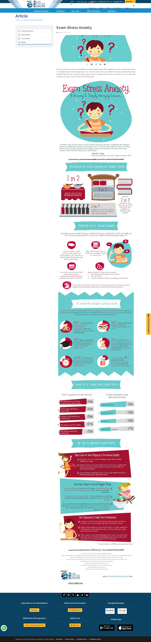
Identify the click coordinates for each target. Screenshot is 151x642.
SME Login (76, 625)
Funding (60, 11)
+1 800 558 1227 (103, 2)
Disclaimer (59, 639)
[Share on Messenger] (91, 64)
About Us (92, 8)
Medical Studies (41, 11)
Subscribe (34, 610)
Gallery (127, 8)
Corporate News (27, 31)
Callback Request (148, 326)
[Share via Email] (104, 64)
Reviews (112, 11)
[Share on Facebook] (96, 64)
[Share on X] (100, 64)
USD (72, 1)
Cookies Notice (82, 639)
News (101, 8)
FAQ (108, 8)
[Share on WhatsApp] (87, 64)
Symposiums (25, 35)
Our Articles (25, 38)
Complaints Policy (95, 639)
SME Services (93, 11)
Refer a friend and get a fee (34, 625)
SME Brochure (76, 610)
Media (23, 42)
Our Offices (117, 8)
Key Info (75, 11)
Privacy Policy (69, 639)
